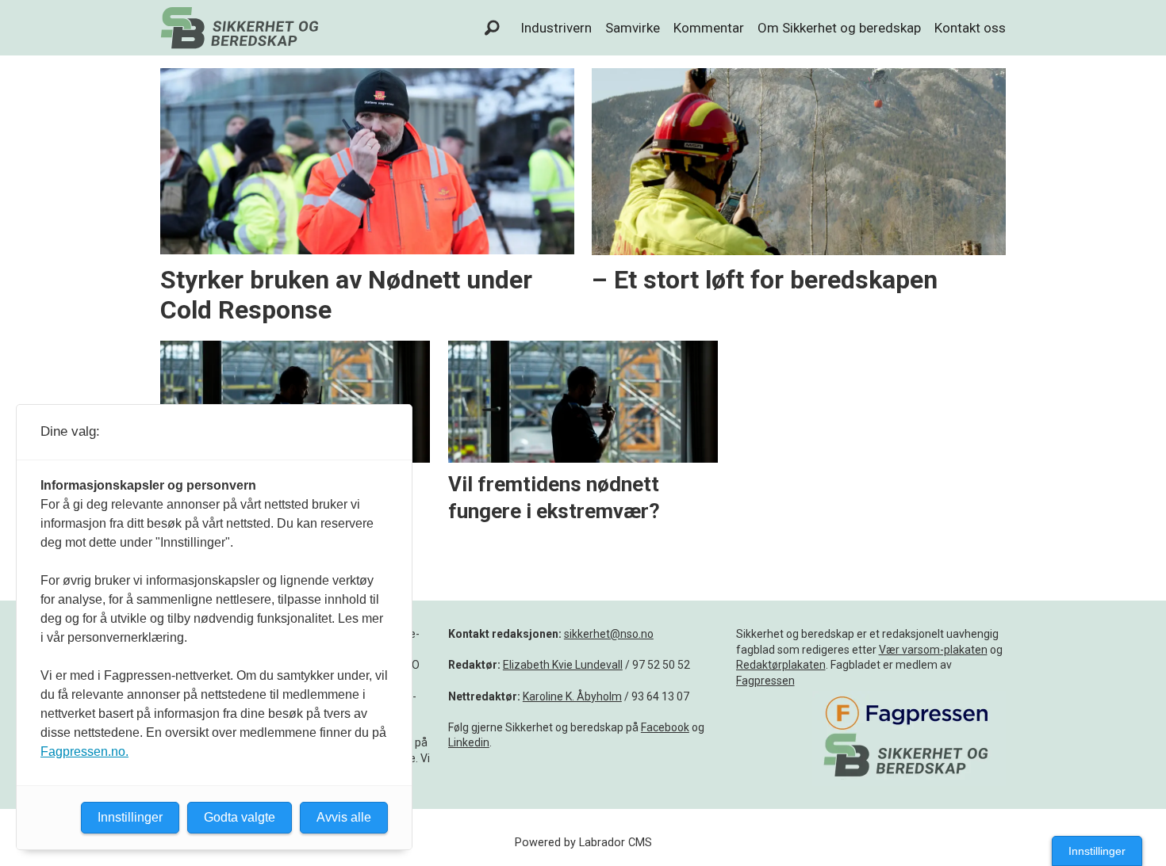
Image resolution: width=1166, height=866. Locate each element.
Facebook (665, 727)
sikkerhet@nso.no (609, 634)
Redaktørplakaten (781, 664)
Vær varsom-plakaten (933, 649)
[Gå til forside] (239, 27)
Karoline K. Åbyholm (572, 696)
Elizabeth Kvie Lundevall (563, 664)
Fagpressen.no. (84, 751)
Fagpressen (765, 680)
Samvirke (632, 28)
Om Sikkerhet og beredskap (839, 28)
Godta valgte (239, 817)
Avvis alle (343, 817)
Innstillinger (1097, 851)
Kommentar (708, 28)
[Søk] (492, 27)
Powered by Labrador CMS (583, 842)
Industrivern (556, 28)
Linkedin (468, 742)
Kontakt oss (970, 28)
